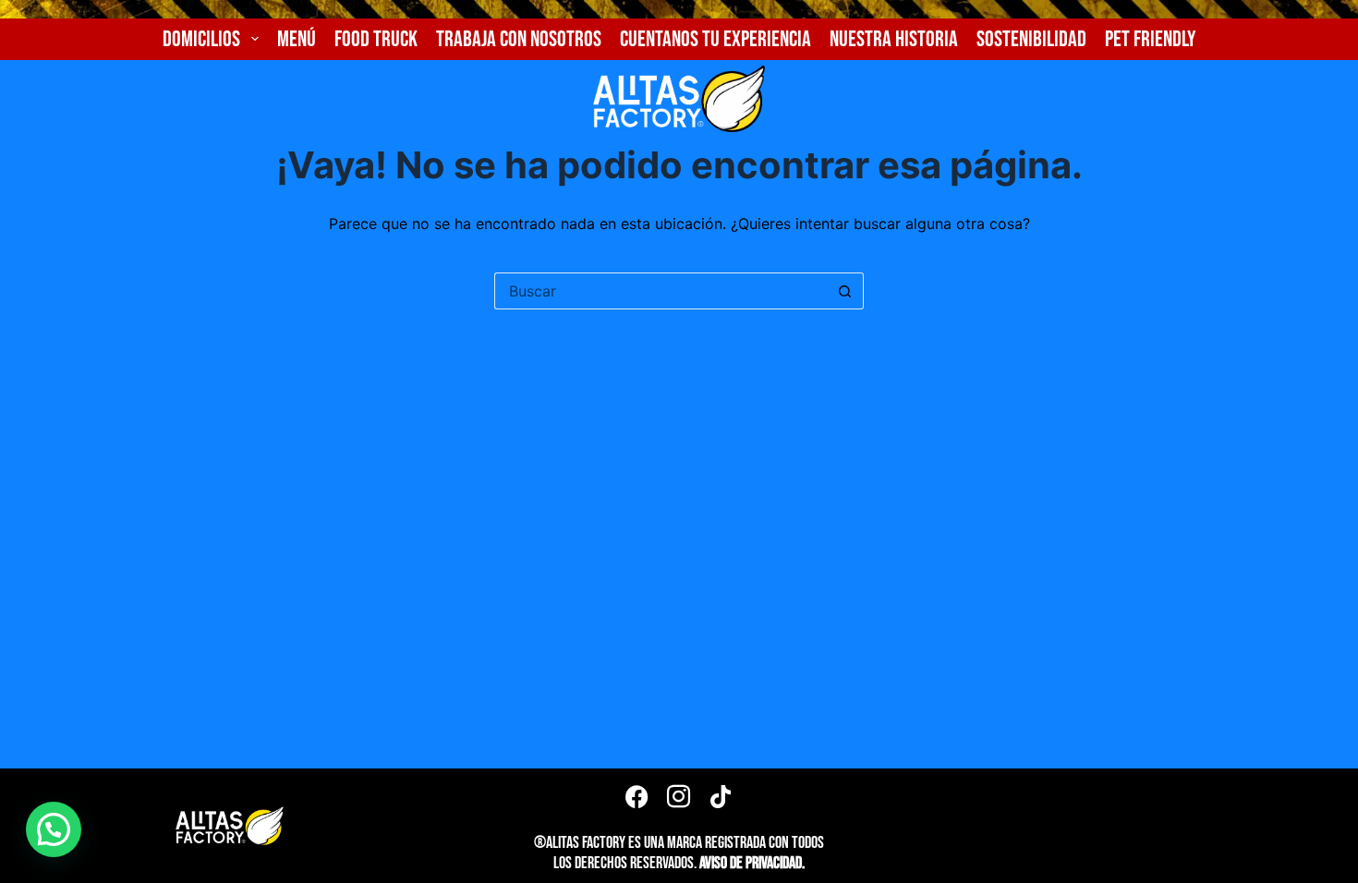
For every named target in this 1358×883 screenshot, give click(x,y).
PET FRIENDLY (1150, 39)
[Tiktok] (720, 796)
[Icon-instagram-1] (679, 796)
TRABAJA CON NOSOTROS (518, 39)
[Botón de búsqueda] (845, 290)
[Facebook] (637, 796)
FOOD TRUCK (376, 39)
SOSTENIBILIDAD (1031, 39)
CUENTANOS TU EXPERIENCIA (715, 39)
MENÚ (296, 39)
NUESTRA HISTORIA (894, 39)
